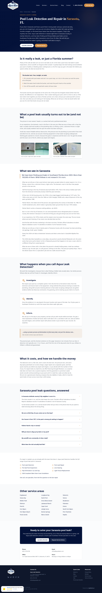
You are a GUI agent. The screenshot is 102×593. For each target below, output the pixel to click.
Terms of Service (89, 578)
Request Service (41, 45)
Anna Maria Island (46, 501)
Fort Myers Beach (25, 512)
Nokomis (65, 495)
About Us (75, 572)
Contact (68, 5)
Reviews (87, 574)
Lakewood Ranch (46, 503)
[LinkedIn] (8, 577)
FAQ (74, 578)
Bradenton (66, 501)
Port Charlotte (67, 512)
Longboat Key (45, 495)
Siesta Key (23, 498)
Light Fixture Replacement (62, 470)
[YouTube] (18, 577)
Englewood (23, 495)
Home (38, 5)
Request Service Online (58, 540)
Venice (65, 498)
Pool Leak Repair (59, 465)
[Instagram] (13, 577)
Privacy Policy (88, 572)
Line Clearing (58, 468)
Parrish (22, 506)
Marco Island (45, 514)
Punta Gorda (23, 514)
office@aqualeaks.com (58, 551)
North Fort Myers (68, 509)
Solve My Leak (89, 5)
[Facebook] (16, 577)
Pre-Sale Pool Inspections (29, 468)
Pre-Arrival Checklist (78, 580)
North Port (44, 498)
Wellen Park (23, 501)
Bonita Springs (45, 512)
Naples (65, 514)
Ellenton (22, 503)
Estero (65, 506)
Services (44, 5)
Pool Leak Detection (28, 465)
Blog (62, 5)
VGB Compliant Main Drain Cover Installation (35, 473)
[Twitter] (11, 577)
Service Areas (54, 5)
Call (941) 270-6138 (27, 45)
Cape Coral (44, 506)
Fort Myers (23, 509)
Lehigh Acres (45, 509)
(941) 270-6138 (78, 5)
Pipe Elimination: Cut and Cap (31, 470)
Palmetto (65, 503)
